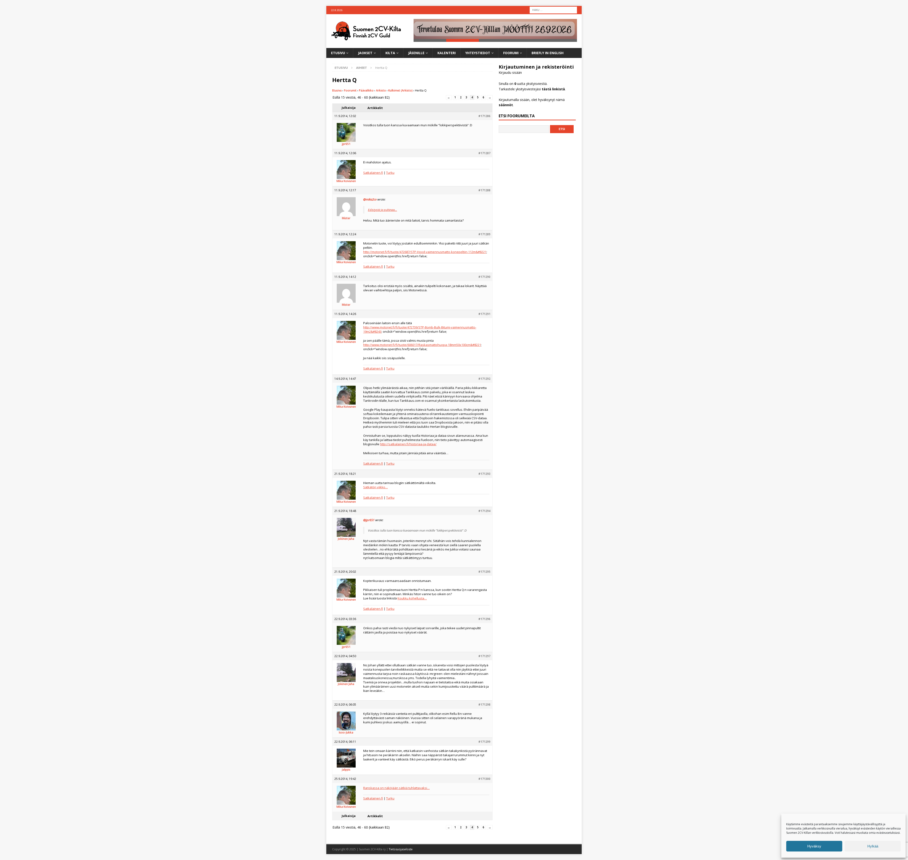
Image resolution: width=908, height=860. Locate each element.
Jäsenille (416, 53)
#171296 (484, 619)
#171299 (484, 742)
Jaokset (365, 53)
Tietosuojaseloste (401, 849)
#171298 (484, 705)
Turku (390, 172)
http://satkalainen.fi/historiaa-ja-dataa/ (408, 444)
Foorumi (511, 53)
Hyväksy (814, 846)
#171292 (484, 379)
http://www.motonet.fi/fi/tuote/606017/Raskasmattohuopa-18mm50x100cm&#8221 (422, 345)
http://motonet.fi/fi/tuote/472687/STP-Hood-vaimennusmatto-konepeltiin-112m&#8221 (424, 252)
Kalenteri (446, 53)
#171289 (484, 234)
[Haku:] (553, 9)
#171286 (484, 116)
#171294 (484, 511)
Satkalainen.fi (373, 172)
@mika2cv (370, 199)
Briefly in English (547, 53)
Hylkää (872, 846)
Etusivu (338, 53)
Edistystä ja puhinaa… (382, 210)
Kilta (390, 53)
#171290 (484, 277)
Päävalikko (366, 90)
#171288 (484, 190)
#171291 (484, 314)
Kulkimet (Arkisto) (400, 90)
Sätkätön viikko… (375, 487)
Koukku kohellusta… (412, 598)
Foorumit (350, 90)
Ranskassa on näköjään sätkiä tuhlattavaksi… (396, 788)
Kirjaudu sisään (510, 72)
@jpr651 (369, 520)
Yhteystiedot (477, 53)
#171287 (484, 153)
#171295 (484, 572)
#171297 (484, 656)
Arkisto (381, 90)
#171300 (484, 779)
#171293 (484, 474)
